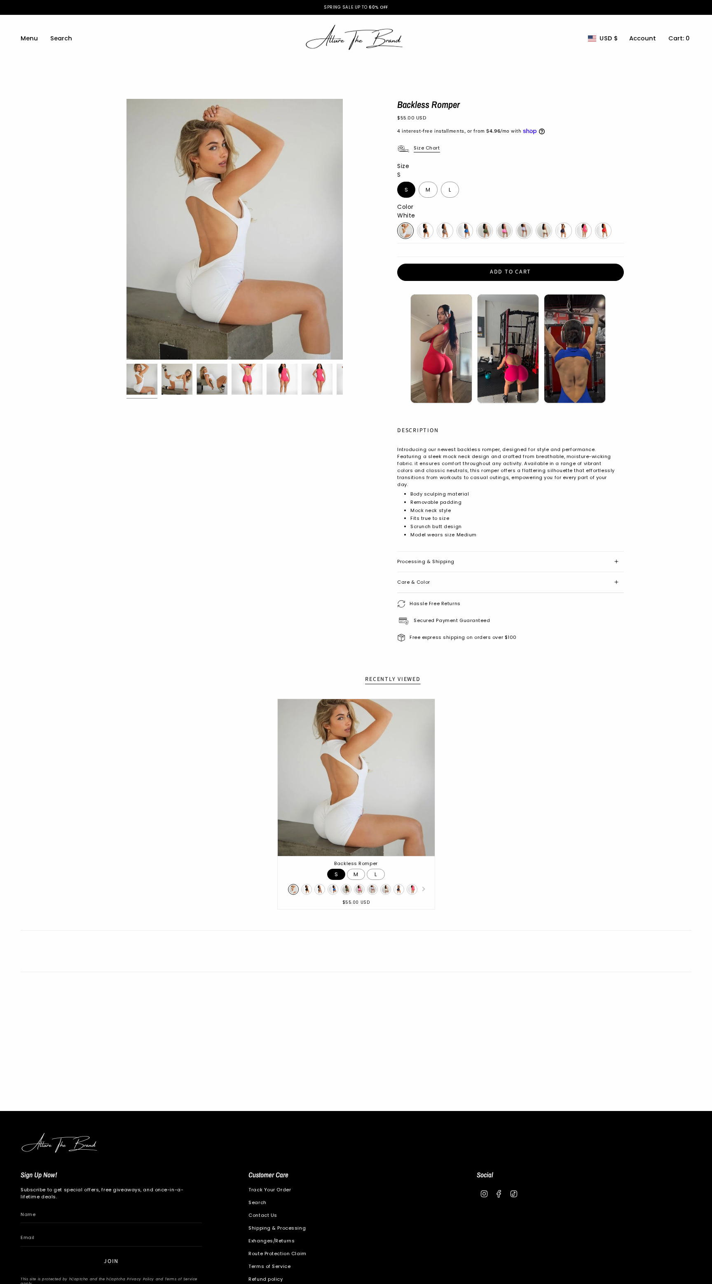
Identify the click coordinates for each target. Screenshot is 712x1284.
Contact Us (262, 1215)
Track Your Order (269, 1189)
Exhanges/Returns (271, 1240)
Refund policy (265, 1279)
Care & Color (413, 582)
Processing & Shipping (425, 561)
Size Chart (427, 148)
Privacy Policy (140, 1279)
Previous (126, 229)
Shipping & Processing (277, 1228)
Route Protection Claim (277, 1253)
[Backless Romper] (356, 777)
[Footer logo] (61, 1143)
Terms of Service (181, 1279)
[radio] (406, 190)
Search (257, 1202)
